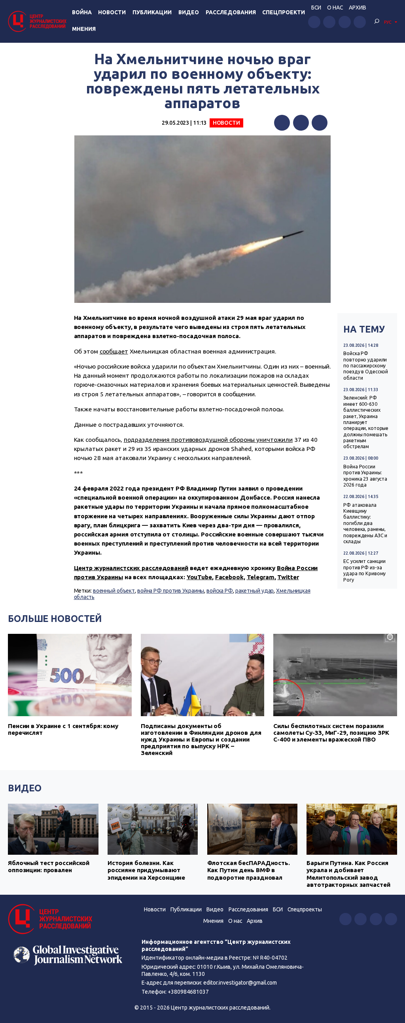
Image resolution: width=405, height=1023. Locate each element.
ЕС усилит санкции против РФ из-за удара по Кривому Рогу (364, 570)
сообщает (114, 351)
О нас (335, 7)
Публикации (152, 12)
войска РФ (219, 591)
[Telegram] (319, 123)
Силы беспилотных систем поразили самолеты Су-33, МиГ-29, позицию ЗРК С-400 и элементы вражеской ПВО (331, 733)
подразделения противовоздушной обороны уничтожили (208, 439)
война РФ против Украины (170, 591)
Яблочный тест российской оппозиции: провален (48, 866)
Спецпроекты (305, 909)
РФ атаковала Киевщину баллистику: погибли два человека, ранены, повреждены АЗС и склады (365, 523)
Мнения (84, 29)
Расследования (231, 12)
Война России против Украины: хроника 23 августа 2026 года (365, 475)
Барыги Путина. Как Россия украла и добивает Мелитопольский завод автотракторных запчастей (348, 873)
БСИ (316, 7)
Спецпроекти (283, 12)
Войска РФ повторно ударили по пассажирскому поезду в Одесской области (365, 365)
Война (82, 12)
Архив (357, 7)
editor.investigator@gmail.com (240, 982)
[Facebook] (282, 123)
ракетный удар (254, 591)
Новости (112, 12)
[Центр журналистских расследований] (38, 21)
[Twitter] (301, 123)
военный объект (114, 591)
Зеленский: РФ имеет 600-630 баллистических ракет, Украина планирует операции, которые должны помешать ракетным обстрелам (365, 422)
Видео (188, 12)
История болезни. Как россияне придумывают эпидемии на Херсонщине (146, 870)
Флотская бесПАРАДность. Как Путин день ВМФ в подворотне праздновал (248, 870)
